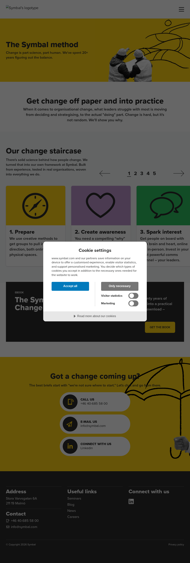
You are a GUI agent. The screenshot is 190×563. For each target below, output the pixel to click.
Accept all (70, 286)
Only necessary (120, 286)
